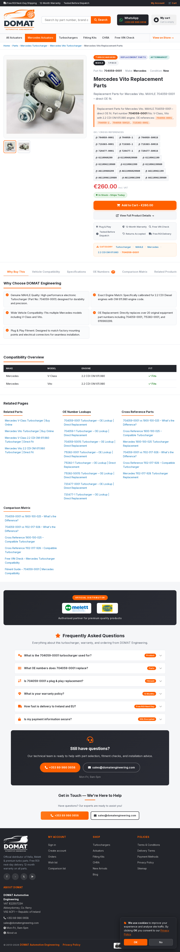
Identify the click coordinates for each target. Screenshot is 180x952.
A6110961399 (132, 177)
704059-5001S (149, 137)
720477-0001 (106, 151)
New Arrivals (100, 868)
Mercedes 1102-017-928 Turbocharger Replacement (145, 475)
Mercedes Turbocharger (34, 45)
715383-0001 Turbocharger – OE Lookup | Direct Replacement (88, 454)
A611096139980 (157, 177)
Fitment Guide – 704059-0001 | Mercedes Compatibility (29, 571)
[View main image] (10, 146)
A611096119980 (107, 177)
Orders (52, 856)
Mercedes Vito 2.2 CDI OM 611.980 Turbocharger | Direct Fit (25, 450)
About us (12, 932)
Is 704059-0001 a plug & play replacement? (89, 681)
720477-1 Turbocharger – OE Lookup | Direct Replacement (86, 496)
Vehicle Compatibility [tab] (46, 271)
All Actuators (14, 37)
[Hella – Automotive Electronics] (107, 608)
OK (135, 942)
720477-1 (127, 151)
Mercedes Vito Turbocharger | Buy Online (29, 431)
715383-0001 (106, 144)
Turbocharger (123, 247)
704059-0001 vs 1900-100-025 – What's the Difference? (148, 422)
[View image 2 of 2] (24, 146)
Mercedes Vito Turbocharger (66, 45)
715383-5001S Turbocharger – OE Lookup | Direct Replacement (89, 475)
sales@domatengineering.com (113, 767)
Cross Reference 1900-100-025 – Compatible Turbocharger (142, 433)
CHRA (105, 37)
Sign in (52, 844)
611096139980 (153, 164)
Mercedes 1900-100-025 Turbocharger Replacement (146, 443)
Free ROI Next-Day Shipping (21, 3)
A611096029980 (131, 171)
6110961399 (130, 164)
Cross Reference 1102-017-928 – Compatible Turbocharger (149, 464)
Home (7, 45)
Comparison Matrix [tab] (134, 271)
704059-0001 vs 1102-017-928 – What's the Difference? (148, 454)
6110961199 (152, 157)
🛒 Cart (172, 3)
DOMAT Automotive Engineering (39, 944)
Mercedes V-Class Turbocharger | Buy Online (27, 422)
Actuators (98, 850)
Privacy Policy (145, 862)
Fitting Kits (90, 37)
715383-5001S (149, 144)
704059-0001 (106, 137)
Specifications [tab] (76, 271)
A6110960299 (106, 171)
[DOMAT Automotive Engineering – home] (19, 20)
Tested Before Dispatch (76, 3)
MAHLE (139, 247)
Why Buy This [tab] (16, 271)
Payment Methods (147, 856)
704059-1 (127, 137)
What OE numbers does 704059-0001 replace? (89, 668)
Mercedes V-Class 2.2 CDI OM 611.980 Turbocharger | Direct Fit (27, 439)
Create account (57, 850)
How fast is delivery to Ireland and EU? (89, 706)
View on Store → (163, 37)
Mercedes (153, 247)
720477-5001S (149, 151)
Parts (15, 45)
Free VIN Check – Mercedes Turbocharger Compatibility (30, 560)
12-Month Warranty (50, 3)
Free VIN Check (124, 37)
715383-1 (127, 144)
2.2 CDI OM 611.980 (108, 252)
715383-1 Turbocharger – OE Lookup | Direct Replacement (90, 464)
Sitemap (142, 868)
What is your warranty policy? (89, 693)
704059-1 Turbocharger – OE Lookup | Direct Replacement (86, 433)
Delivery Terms (146, 850)
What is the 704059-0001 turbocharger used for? (89, 655)
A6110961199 (156, 171)
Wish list (52, 862)
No (161, 942)
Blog (95, 874)
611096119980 (106, 164)
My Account (157, 3)
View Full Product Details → (137, 215)
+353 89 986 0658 (62, 767)
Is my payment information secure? (89, 719)
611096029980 (128, 157)
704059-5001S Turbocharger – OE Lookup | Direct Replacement (89, 443)
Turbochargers (68, 37)
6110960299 (105, 157)
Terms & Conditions (148, 844)
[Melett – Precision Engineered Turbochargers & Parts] (76, 608)
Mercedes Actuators (40, 37)
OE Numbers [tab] (103, 271)
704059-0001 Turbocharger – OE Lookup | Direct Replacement (89, 422)
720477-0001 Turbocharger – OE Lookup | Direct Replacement (89, 485)
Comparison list (57, 868)
